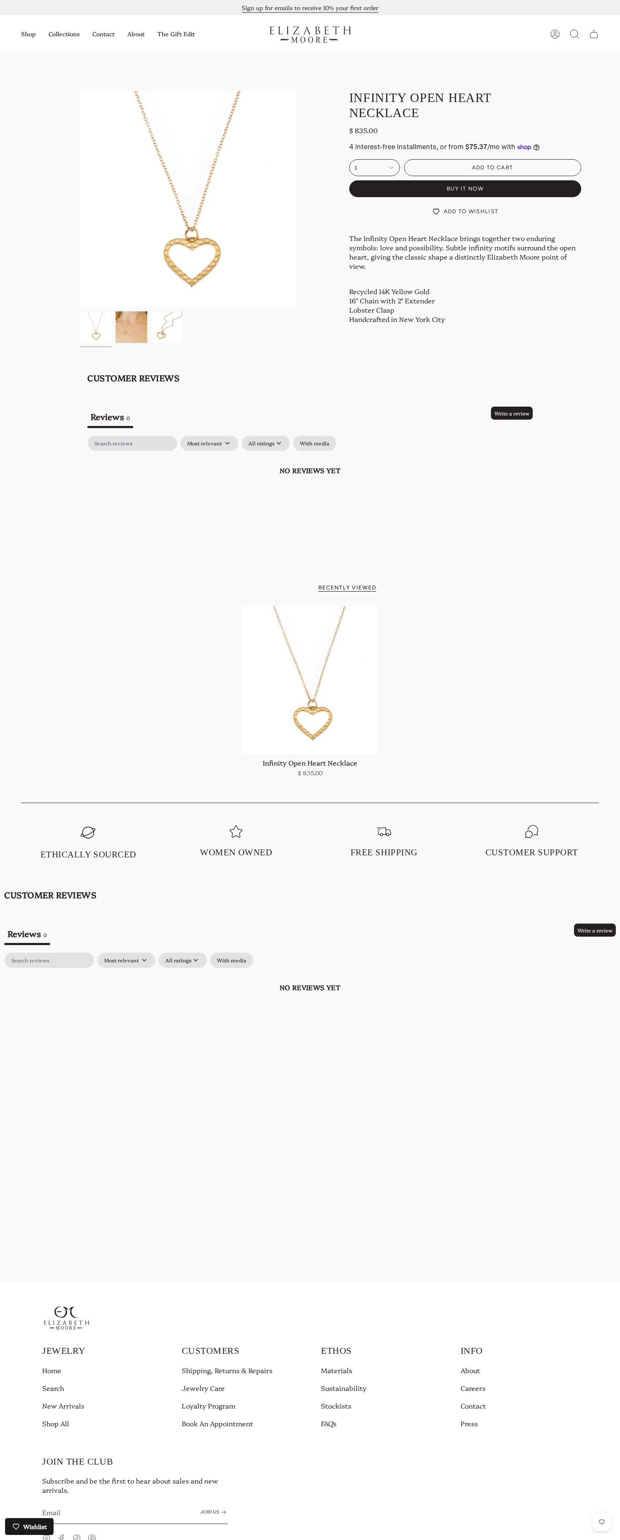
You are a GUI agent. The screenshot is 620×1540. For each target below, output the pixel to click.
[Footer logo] (66, 1318)
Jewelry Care (203, 1388)
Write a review (511, 413)
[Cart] (594, 34)
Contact (473, 1405)
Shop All (55, 1423)
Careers (473, 1388)
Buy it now (465, 188)
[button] (28, 34)
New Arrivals (63, 1405)
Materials (336, 1370)
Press (469, 1423)
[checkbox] (314, 443)
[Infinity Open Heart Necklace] (310, 680)
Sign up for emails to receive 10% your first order (310, 7)
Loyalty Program (208, 1405)
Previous (79, 198)
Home (51, 1370)
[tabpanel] (310, 498)
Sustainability (344, 1388)
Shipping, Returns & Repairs (227, 1370)
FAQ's (329, 1423)
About (470, 1370)
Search (53, 1388)
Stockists (336, 1405)
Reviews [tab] (110, 416)
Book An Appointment (217, 1423)
